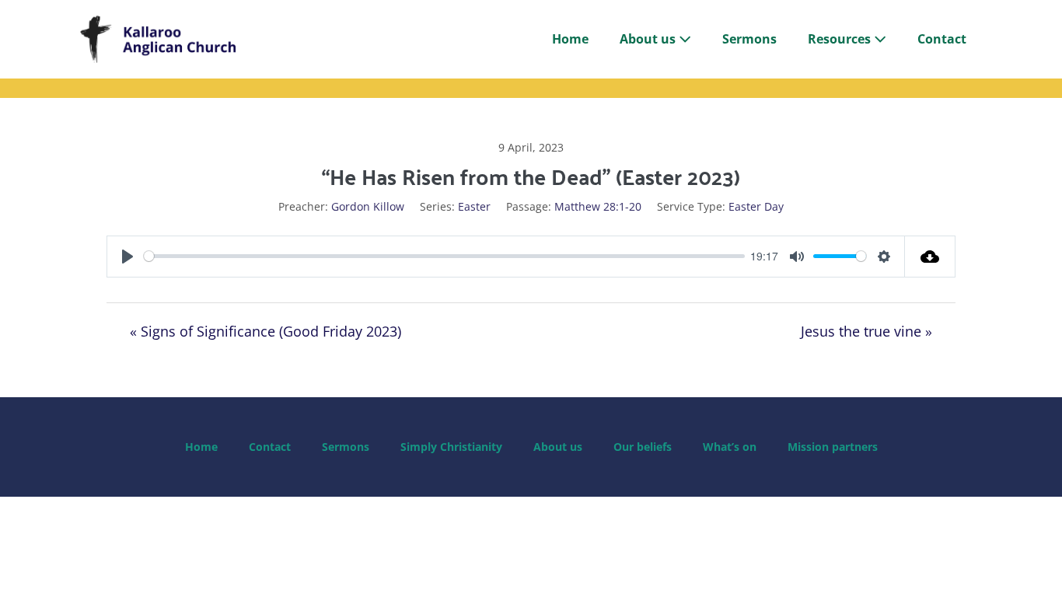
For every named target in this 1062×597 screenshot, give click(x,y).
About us (649, 38)
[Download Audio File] (930, 257)
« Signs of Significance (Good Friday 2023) (265, 331)
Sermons (749, 38)
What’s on (729, 446)
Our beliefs (642, 446)
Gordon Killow (367, 206)
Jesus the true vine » (866, 331)
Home (570, 38)
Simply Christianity (451, 446)
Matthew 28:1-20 (597, 206)
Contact (941, 38)
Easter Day (756, 206)
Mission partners (833, 446)
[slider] (444, 256)
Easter (474, 206)
